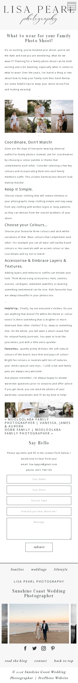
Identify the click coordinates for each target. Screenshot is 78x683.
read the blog (16, 661)
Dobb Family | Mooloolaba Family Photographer (33, 431)
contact (40, 661)
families (17, 570)
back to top (63, 661)
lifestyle (60, 570)
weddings (38, 570)
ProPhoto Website (53, 678)
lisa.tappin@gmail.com (43, 464)
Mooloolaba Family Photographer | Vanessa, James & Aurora (38, 422)
